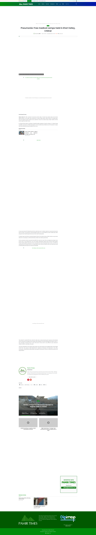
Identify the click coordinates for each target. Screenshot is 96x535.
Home (38, 23)
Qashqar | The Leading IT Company (50, 531)
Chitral (40, 23)
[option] (47, 406)
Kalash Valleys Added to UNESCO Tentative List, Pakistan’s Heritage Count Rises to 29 (31, 133)
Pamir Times (37, 33)
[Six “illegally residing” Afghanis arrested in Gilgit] (40, 501)
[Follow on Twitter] (39, 33)
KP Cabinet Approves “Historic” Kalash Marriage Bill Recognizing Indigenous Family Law (47, 406)
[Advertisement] (48, 15)
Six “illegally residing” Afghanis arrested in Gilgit (39, 507)
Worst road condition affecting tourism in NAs (24, 498)
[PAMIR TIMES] (26, 4)
